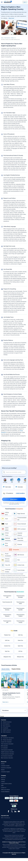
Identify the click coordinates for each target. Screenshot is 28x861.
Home (2, 37)
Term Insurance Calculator (7, 743)
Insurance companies (6, 767)
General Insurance (7, 722)
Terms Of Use (16, 504)
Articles (3, 763)
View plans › (14, 499)
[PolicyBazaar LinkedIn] (15, 811)
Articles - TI (13, 37)
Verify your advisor (5, 789)
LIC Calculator (4, 747)
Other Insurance (6, 732)
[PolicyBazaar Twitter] (12, 811)
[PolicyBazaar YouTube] (18, 811)
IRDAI (2, 817)
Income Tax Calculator (6, 741)
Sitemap (3, 779)
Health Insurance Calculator (7, 751)
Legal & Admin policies (6, 783)
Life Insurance (6, 724)
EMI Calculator (4, 745)
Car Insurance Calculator (7, 755)
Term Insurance (6, 726)
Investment (5, 728)
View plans (12, 502)
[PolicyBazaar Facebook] (8, 811)
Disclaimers (5, 710)
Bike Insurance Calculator (7, 757)
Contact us (3, 787)
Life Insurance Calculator (7, 749)
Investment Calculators (8, 737)
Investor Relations (5, 791)
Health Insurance (7, 730)
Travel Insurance (7, 37)
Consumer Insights (5, 771)
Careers (3, 781)
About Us (3, 777)
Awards (3, 769)
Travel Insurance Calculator (7, 753)
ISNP (2, 785)
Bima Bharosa (7, 817)
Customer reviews (5, 765)
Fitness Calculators (7, 739)
